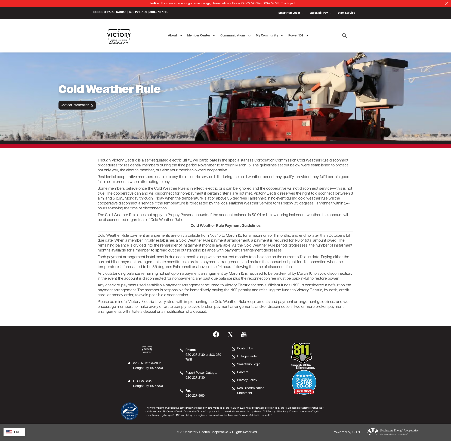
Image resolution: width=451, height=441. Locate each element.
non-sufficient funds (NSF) (279, 285)
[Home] (119, 36)
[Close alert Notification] (447, 3)
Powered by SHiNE (347, 432)
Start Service (346, 13)
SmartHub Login (289, 13)
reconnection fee (261, 279)
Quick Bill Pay (319, 13)
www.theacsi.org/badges (159, 415)
